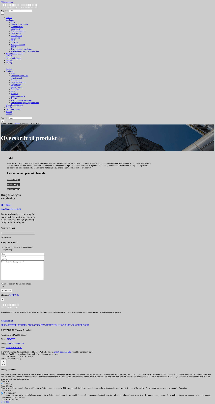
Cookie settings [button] (9, 356)
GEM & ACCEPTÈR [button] (9, 400)
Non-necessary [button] (7, 390)
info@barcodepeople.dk (11, 209)
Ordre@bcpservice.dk (15, 343)
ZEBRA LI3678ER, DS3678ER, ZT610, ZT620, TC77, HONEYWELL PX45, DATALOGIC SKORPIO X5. (45, 325)
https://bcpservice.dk (14, 348)
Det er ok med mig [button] (26, 356)
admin (17, 123)
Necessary (8, 384)
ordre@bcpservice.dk (62, 352)
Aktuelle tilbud (7, 321)
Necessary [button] (5, 381)
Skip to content (7, 2)
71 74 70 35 (5, 205)
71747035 (11, 339)
